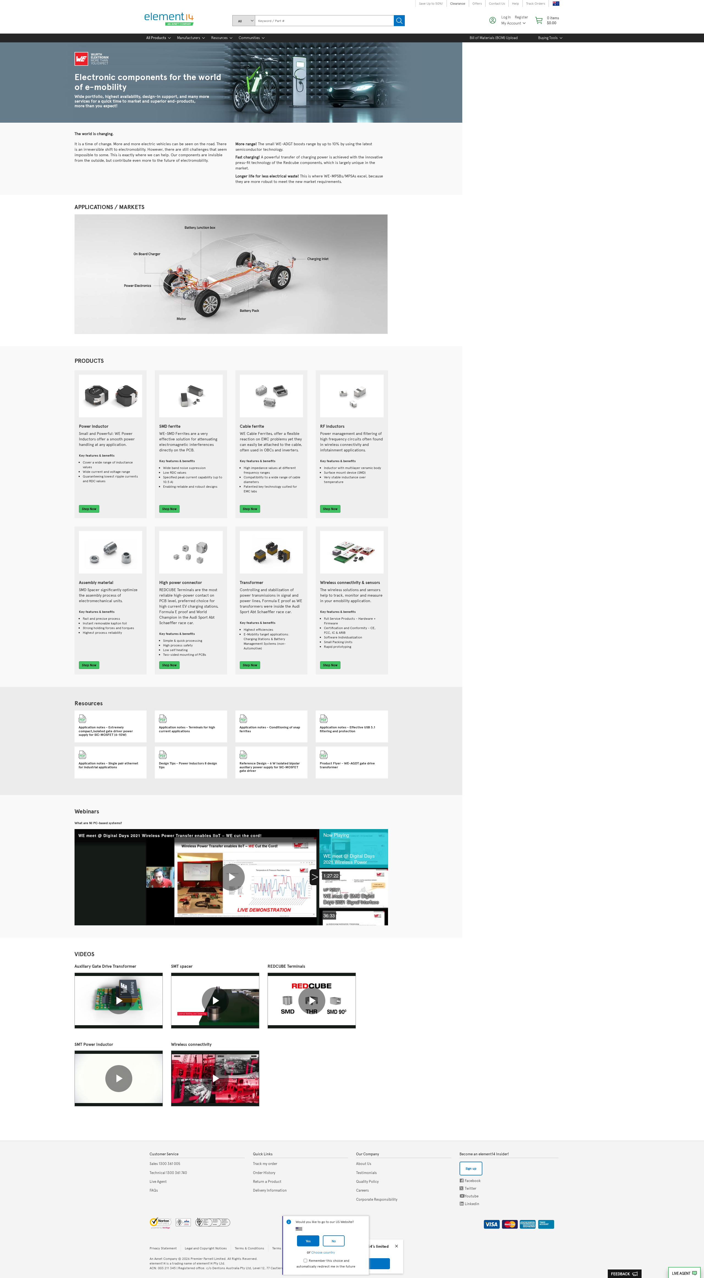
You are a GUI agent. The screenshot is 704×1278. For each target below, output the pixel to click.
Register (521, 17)
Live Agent (681, 1273)
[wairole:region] (546, 20)
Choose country (323, 1252)
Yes (308, 1241)
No (334, 1241)
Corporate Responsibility (376, 1199)
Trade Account (544, 1223)
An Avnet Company (163, 1258)
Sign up (471, 1168)
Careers (362, 1190)
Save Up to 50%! (431, 3)
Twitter (462, 1188)
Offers (477, 3)
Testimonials (366, 1173)
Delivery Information (270, 1190)
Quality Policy (367, 1181)
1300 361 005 (165, 1163)
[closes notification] (396, 1246)
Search (399, 20)
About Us (363, 1163)
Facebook (462, 1180)
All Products (156, 37)
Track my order (265, 1163)
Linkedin (462, 1203)
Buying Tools (548, 37)
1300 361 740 (168, 1173)
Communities (249, 37)
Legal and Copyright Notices (206, 1248)
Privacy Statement (163, 1248)
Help (515, 3)
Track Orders (535, 3)
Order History (264, 1173)
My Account (511, 23)
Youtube (462, 1196)
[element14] (168, 19)
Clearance (457, 3)
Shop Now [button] (89, 509)
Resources (219, 37)
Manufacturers (188, 37)
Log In (506, 17)
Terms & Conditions (249, 1248)
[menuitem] (156, 38)
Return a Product (267, 1181)
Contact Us (497, 3)
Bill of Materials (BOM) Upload (494, 37)
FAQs (154, 1190)
